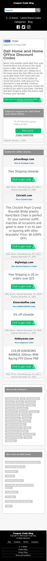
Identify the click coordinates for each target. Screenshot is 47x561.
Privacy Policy (23, 552)
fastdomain (12, 492)
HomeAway (12, 471)
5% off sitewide (23, 314)
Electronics (11, 411)
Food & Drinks (13, 415)
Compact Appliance (15, 467)
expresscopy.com (14, 481)
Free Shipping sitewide (23, 171)
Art (22, 399)
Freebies (26, 415)
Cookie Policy (23, 549)
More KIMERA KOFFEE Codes (24, 306)
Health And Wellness (16, 424)
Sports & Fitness (14, 437)
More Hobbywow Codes (24, 343)
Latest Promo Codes (30, 18)
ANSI (9, 506)
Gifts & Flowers (13, 421)
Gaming (26, 418)
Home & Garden (14, 428)
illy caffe (10, 497)
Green (26, 421)
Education (22, 408)
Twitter (25, 542)
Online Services (13, 434)
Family (23, 411)
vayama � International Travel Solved (19, 486)
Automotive (33, 399)
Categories (20, 22)
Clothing (10, 408)
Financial (34, 411)
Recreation (29, 434)
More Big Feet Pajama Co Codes (24, 266)
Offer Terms (11, 187)
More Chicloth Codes (24, 199)
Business (30, 402)
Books (19, 402)
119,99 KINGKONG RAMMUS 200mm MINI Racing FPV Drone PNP (23, 354)
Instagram (34, 542)
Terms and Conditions (23, 555)
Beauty (10, 402)
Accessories (12, 399)
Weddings (11, 441)
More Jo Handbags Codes (24, 163)
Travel (27, 437)
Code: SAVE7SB (24, 135)
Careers (30, 405)
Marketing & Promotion (17, 431)
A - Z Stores (12, 18)
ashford (10, 476)
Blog (30, 22)
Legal (27, 428)
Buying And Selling (15, 405)
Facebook (17, 542)
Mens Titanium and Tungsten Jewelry (23, 462)
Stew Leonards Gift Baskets (19, 501)
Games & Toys (13, 418)
